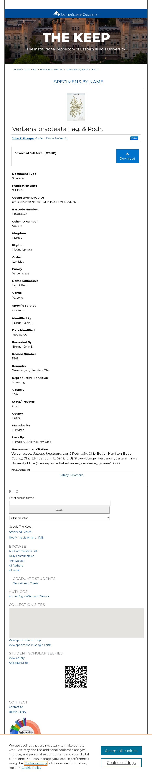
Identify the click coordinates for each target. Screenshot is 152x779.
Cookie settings (35, 763)
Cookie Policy (31, 768)
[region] (76, 756)
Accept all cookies (121, 751)
